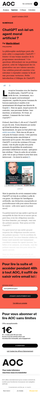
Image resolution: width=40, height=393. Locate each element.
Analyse (6, 10)
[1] (9, 108)
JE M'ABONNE (20, 346)
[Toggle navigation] (36, 4)
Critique (23, 10)
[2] (29, 157)
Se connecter (27, 4)
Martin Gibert (13, 43)
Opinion (14, 10)
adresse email (7, 285)
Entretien (32, 10)
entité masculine (8, 132)
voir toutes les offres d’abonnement (20, 351)
